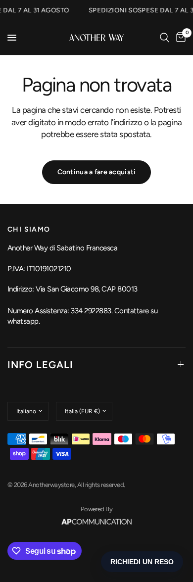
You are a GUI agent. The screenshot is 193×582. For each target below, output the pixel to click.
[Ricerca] (164, 37)
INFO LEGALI (40, 365)
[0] (179, 37)
